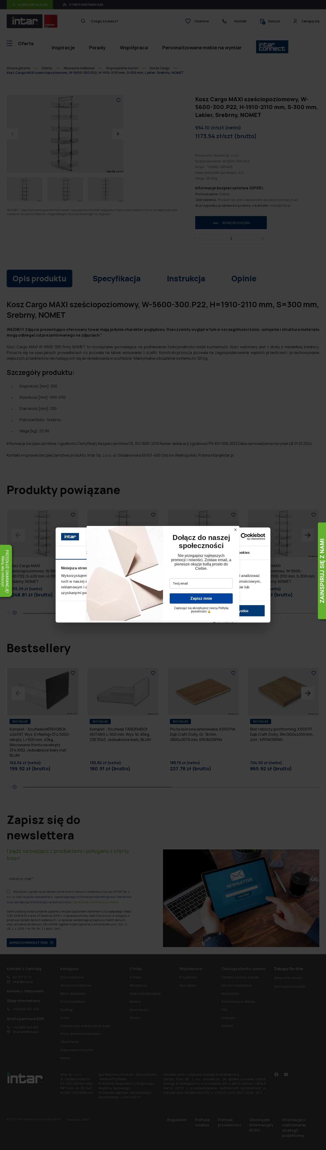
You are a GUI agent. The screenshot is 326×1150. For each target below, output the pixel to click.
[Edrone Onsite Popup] (163, 575)
